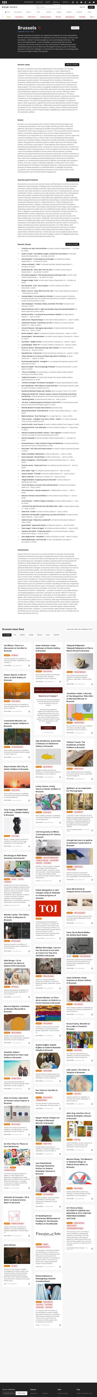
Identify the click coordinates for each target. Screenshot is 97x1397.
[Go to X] (77, 2)
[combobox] (82, 7)
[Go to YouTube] (94, 2)
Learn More (48, 728)
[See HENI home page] (4, 2)
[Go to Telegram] (89, 2)
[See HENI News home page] (9, 7)
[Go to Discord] (81, 2)
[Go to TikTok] (85, 2)
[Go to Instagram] (73, 2)
